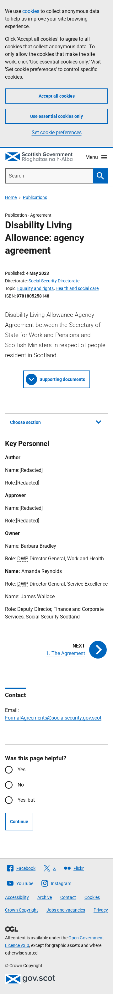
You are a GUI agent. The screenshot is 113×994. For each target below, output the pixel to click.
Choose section (25, 422)
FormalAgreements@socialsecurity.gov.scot (53, 718)
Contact (68, 897)
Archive (44, 897)
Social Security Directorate (54, 280)
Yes (21, 770)
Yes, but (26, 800)
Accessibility (17, 897)
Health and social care (77, 288)
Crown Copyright (21, 910)
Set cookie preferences (57, 133)
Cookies (92, 897)
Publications (35, 197)
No (21, 785)
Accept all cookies (57, 96)
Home (11, 197)
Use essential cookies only (56, 116)
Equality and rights (35, 288)
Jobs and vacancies (65, 910)
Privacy (101, 910)
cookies (30, 11)
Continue (19, 821)
